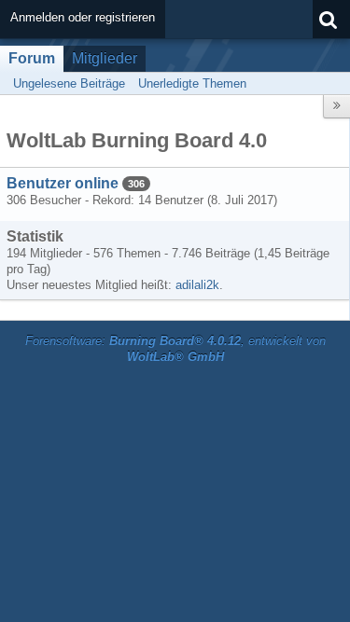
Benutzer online (63, 183)
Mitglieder (104, 58)
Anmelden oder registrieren (82, 17)
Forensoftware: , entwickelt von (175, 349)
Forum (31, 58)
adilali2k (197, 285)
